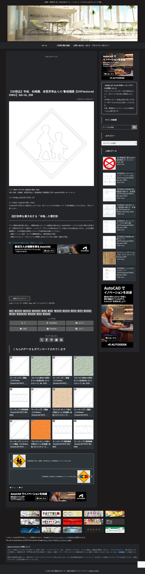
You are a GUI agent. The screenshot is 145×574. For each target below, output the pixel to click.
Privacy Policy (48, 540)
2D (12, 311)
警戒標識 (32, 314)
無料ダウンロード (19, 298)
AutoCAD (28, 311)
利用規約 (71, 537)
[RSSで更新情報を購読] (61, 340)
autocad (67, 311)
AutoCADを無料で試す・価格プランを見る (27, 243)
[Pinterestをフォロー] (51, 340)
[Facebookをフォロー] (46, 340)
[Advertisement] (51, 73)
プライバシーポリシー (58, 537)
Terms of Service (61, 540)
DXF (81, 311)
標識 (45, 311)
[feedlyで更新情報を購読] (56, 340)
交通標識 (88, 311)
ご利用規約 (121, 552)
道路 (51, 311)
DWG (74, 311)
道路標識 (47, 314)
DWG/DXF (37, 311)
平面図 (13, 314)
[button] (80, 328)
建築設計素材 (23, 314)
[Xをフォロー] (42, 340)
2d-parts (58, 311)
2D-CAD (19, 311)
